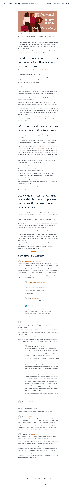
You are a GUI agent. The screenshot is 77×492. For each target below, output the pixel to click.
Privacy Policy (46, 484)
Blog (63, 3)
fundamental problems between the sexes (44, 70)
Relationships (57, 3)
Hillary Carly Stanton (27, 261)
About (67, 3)
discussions (33, 251)
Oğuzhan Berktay (32, 282)
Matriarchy (49, 3)
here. (54, 93)
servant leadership (40, 148)
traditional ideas (29, 52)
